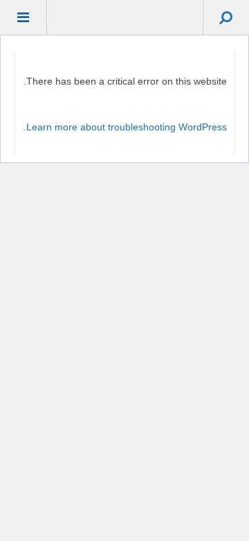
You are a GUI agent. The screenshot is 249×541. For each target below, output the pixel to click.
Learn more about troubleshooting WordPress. (125, 126)
